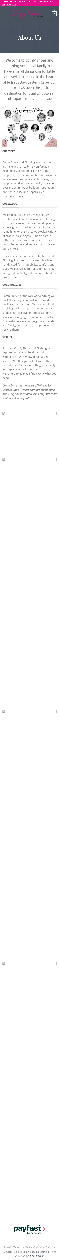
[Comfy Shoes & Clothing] (29, 13)
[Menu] (4, 14)
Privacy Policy (11, 1247)
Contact (51, 1247)
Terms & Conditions (32, 1247)
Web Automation (35, 1255)
